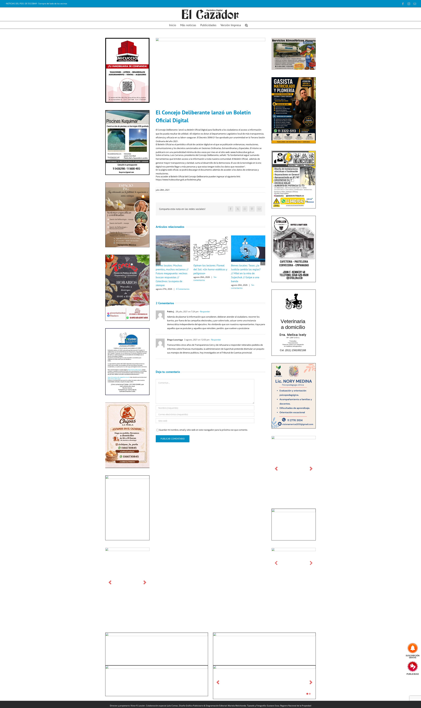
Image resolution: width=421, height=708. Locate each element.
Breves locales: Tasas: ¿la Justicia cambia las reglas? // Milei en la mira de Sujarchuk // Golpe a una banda (245, 273)
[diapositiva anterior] (110, 582)
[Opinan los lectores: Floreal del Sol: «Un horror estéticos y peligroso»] (210, 236)
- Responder (204, 311)
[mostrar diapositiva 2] (310, 694)
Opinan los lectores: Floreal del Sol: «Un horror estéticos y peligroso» (210, 269)
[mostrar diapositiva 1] (307, 694)
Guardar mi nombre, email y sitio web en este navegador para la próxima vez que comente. (203, 429)
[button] (246, 25)
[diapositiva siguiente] (145, 582)
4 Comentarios (182, 289)
